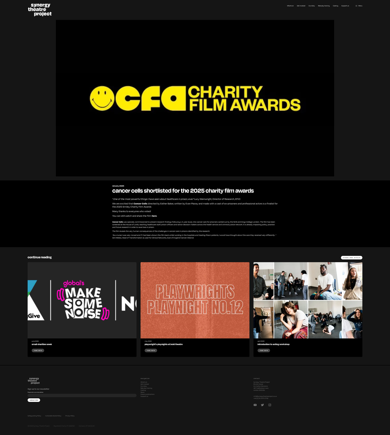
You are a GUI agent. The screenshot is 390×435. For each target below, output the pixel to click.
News (142, 392)
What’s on (290, 6)
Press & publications (147, 394)
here (154, 215)
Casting (335, 6)
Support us (345, 6)
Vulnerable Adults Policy (53, 416)
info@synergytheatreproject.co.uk (265, 396)
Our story (312, 6)
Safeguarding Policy (34, 416)
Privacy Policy (70, 416)
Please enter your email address (35, 392)
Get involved (301, 6)
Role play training (324, 6)
